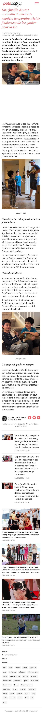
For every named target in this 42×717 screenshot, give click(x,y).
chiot (4, 672)
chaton (18, 668)
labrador (34, 676)
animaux (33, 668)
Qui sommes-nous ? (9, 655)
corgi (33, 694)
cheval (20, 698)
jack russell (17, 681)
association (6, 689)
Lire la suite (22, 426)
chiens (16, 685)
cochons (12, 698)
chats (5, 676)
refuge (25, 668)
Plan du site (9, 711)
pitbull (26, 681)
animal (19, 694)
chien (10, 668)
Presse (4, 658)
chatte (15, 689)
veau (4, 702)
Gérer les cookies (31, 711)
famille (5, 156)
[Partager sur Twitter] (34, 418)
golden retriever (33, 672)
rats (32, 698)
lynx (26, 698)
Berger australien (26, 685)
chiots (5, 694)
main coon (34, 681)
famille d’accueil (13, 126)
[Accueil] (12, 4)
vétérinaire (32, 689)
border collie (7, 681)
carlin (5, 698)
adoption (22, 672)
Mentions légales (19, 711)
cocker (12, 694)
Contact (5, 662)
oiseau (27, 694)
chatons (25, 676)
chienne (22, 689)
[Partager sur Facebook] (29, 418)
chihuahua (12, 672)
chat (4, 668)
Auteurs (5, 651)
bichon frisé (7, 685)
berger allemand (15, 676)
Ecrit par (11, 35)
